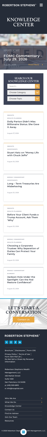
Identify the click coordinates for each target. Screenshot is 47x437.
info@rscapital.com (15, 388)
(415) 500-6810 (13, 385)
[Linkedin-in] (20, 342)
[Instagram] (11, 342)
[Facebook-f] (15, 342)
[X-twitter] (6, 342)
